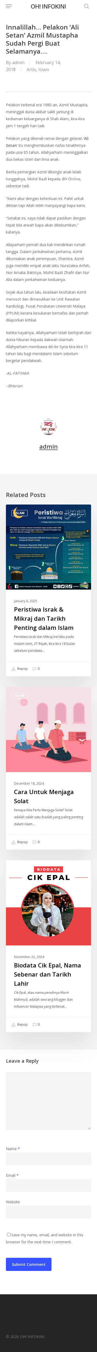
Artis (31, 69)
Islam (43, 69)
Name (13, 1148)
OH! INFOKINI (48, 6)
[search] (85, 6)
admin (18, 62)
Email (12, 1175)
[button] (9, 6)
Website (13, 1201)
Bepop (22, 668)
